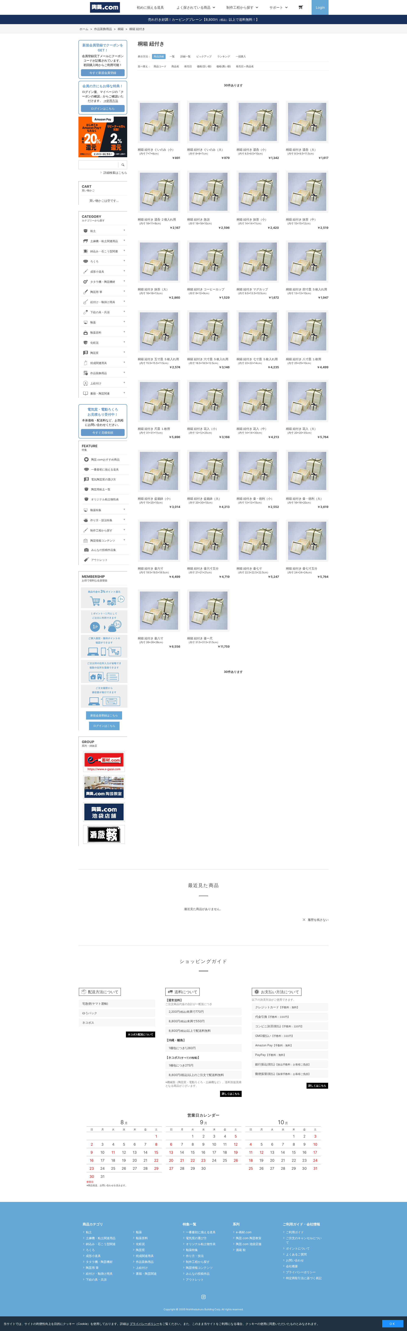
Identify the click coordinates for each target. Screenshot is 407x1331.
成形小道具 (97, 271)
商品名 (175, 66)
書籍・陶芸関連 (100, 393)
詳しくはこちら (231, 1093)
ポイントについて (298, 1248)
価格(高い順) (223, 66)
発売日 (188, 66)
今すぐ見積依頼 (102, 432)
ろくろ (94, 261)
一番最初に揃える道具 (105, 469)
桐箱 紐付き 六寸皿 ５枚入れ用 (207, 359)
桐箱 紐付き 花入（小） (203, 428)
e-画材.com (244, 1232)
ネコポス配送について (140, 1034)
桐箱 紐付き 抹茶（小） (252, 219)
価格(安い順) (204, 66)
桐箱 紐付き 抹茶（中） (301, 219)
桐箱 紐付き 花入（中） (252, 428)
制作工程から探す (101, 530)
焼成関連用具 (98, 363)
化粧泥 (94, 342)
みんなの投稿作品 (198, 1273)
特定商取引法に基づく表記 (304, 1278)
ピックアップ (204, 56)
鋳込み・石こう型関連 (104, 251)
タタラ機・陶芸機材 (102, 281)
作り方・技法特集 (101, 520)
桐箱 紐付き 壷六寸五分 (203, 568)
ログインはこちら (103, 108)
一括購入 (241, 56)
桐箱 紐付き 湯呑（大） (301, 149)
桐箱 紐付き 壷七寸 (249, 568)
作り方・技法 (195, 1256)
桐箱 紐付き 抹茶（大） (153, 289)
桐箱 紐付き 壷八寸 (150, 638)
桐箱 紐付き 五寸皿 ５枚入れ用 (158, 359)
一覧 (172, 56)
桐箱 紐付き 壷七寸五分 (301, 568)
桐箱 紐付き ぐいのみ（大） (205, 149)
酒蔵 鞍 (241, 1250)
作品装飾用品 (98, 373)
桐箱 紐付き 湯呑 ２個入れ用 (157, 219)
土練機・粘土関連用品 (104, 241)
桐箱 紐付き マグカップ (252, 289)
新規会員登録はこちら (104, 715)
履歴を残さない (318, 919)
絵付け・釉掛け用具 (102, 302)
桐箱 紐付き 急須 (198, 219)
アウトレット (99, 559)
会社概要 (292, 1266)
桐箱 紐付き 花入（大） (301, 428)
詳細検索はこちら (115, 172)
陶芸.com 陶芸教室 (248, 1238)
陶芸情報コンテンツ (102, 540)
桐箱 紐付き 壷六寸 (150, 568)
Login (320, 7)
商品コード (160, 66)
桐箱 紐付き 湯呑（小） (252, 149)
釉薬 (93, 322)
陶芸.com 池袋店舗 (248, 1244)
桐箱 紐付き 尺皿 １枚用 (154, 428)
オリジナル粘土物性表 (105, 499)
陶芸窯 (94, 352)
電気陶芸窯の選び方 (103, 479)
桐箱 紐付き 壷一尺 (200, 638)
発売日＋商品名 (245, 66)
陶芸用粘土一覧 (100, 489)
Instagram (203, 1297)
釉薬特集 (95, 510)
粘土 (93, 231)
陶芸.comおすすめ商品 (105, 459)
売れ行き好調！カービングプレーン (175, 19)
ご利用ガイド (295, 1232)
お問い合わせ (295, 1260)
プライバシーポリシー (301, 1272)
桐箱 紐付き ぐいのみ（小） (156, 149)
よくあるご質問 (296, 1254)
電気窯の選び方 (196, 1238)
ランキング (223, 56)
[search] (124, 165)
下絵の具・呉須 (100, 312)
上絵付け (95, 383)
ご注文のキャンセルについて (304, 1240)
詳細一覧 (185, 56)
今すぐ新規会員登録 (102, 72)
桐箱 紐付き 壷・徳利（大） (304, 498)
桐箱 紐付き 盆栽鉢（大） (204, 498)
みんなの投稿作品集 (103, 550)
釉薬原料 (95, 332)
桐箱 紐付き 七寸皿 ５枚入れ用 (257, 359)
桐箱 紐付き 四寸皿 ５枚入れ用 (306, 289)
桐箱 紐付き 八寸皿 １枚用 (303, 359)
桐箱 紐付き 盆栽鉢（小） (155, 498)
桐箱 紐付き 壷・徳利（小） (255, 498)
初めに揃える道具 (150, 7)
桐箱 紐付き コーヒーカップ (205, 289)
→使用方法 (110, 100)
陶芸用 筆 (96, 292)
